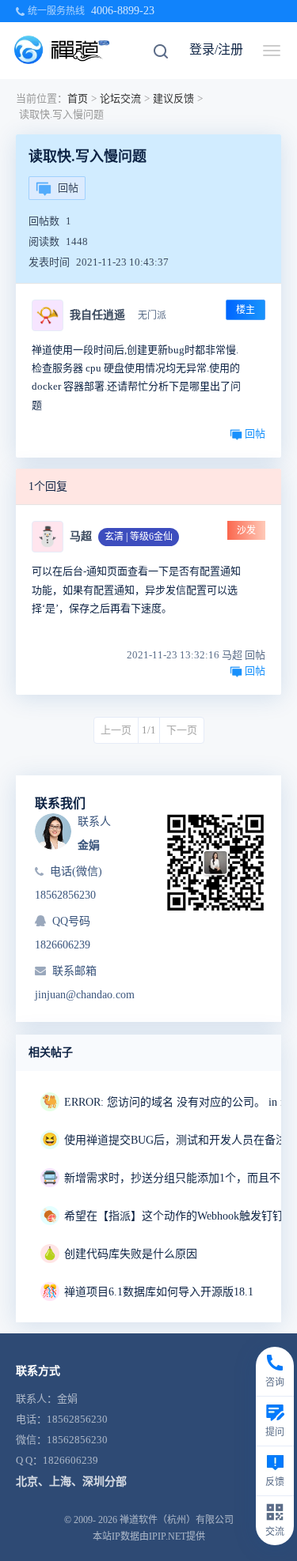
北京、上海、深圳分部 (71, 1481)
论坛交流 (120, 98)
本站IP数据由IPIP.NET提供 (149, 1536)
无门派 (152, 315)
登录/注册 (216, 49)
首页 (77, 98)
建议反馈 (173, 98)
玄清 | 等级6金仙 (139, 536)
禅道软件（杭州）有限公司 (177, 1519)
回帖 (68, 188)
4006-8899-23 (122, 11)
